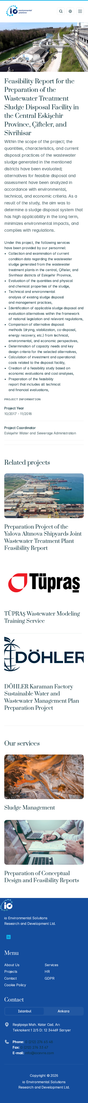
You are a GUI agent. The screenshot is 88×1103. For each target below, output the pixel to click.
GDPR (49, 978)
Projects (10, 971)
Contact (10, 978)
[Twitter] (8, 937)
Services (51, 965)
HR (47, 971)
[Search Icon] (61, 11)
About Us (11, 965)
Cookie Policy (15, 985)
